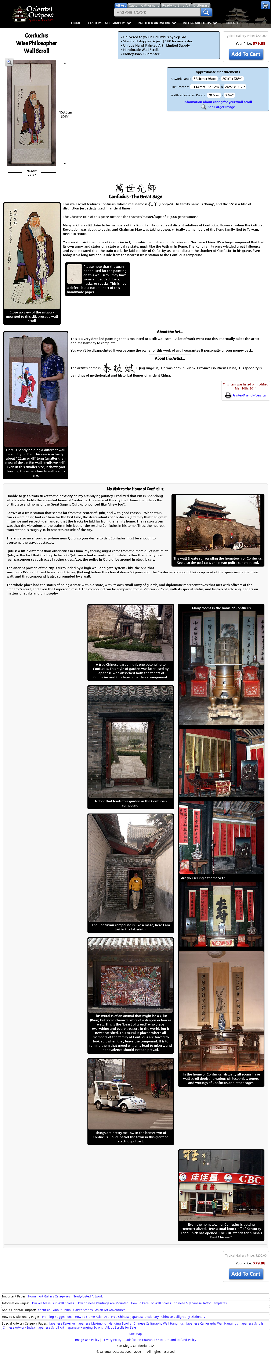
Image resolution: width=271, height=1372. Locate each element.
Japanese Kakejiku (62, 1323)
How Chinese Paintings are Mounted (103, 1303)
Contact (231, 23)
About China (62, 1310)
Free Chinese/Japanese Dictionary (135, 1317)
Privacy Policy (111, 1340)
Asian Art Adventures (110, 1310)
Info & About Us (197, 23)
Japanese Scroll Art (50, 1327)
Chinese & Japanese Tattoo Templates (200, 1303)
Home (76, 23)
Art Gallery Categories (54, 1296)
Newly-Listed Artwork (88, 1296)
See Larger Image (221, 107)
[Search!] (206, 12)
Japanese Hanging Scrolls (85, 1327)
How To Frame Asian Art (92, 1317)
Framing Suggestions (57, 1317)
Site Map (135, 1334)
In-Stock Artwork (154, 23)
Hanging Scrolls (120, 1323)
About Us (44, 1310)
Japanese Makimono (91, 1323)
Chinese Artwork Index (19, 1327)
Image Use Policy (87, 1340)
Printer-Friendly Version (249, 395)
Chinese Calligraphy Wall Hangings (159, 1323)
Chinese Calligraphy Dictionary (183, 1317)
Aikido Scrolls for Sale (120, 1327)
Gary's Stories (83, 1310)
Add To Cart (245, 53)
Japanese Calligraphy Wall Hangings (212, 1323)
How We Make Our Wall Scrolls (52, 1303)
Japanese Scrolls (252, 1323)
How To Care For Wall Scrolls (151, 1303)
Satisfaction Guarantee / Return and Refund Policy (160, 1340)
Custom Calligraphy (106, 23)
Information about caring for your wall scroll (218, 102)
